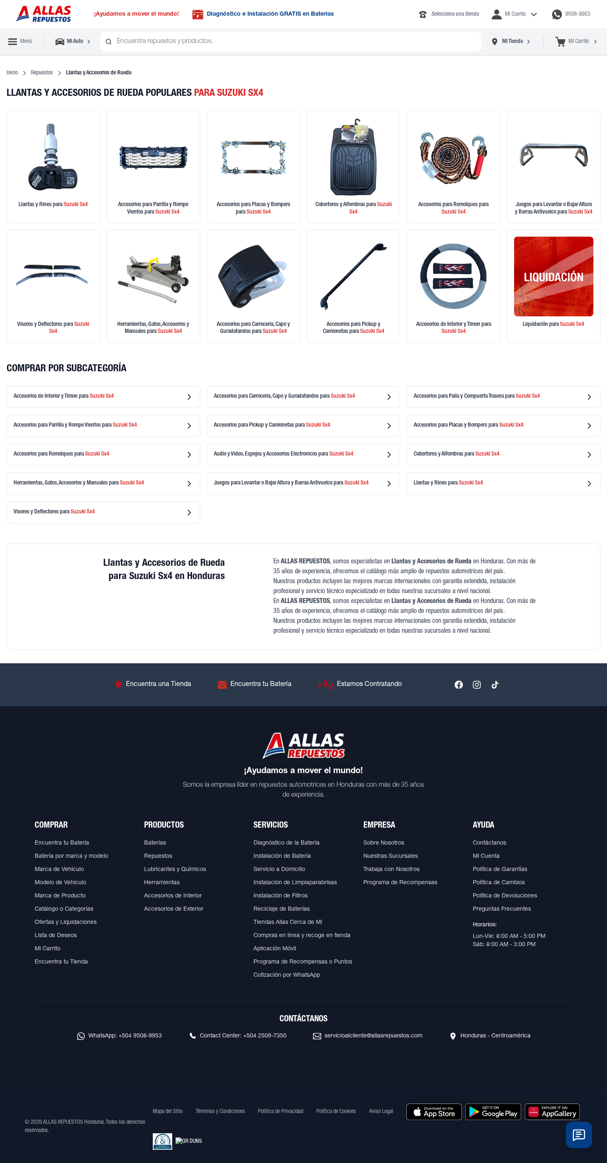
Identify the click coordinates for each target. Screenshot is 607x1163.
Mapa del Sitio (168, 1112)
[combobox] (290, 42)
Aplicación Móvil (275, 949)
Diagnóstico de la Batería (287, 843)
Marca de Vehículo (59, 870)
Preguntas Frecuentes (502, 909)
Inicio (12, 73)
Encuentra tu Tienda (61, 962)
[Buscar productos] (108, 41)
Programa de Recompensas (400, 883)
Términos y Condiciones (220, 1112)
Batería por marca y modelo (71, 856)
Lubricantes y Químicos (175, 870)
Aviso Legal (381, 1112)
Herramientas (162, 883)
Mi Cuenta (486, 856)
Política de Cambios (499, 883)
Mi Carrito (47, 949)
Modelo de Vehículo (60, 883)
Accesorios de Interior (173, 896)
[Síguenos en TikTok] (495, 685)
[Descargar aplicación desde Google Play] (493, 1112)
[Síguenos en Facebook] (459, 685)
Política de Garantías (500, 870)
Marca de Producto (60, 896)
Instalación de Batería (282, 856)
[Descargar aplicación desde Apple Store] (434, 1112)
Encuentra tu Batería (62, 843)
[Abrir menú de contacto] (579, 1135)
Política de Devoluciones (505, 896)
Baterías (155, 843)
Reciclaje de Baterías (282, 909)
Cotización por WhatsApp (287, 975)
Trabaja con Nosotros (391, 870)
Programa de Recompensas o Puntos (303, 962)
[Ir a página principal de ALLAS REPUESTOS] (43, 14)
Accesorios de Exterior (174, 909)
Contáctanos (489, 843)
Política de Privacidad (280, 1112)
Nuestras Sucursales (390, 856)
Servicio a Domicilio (279, 870)
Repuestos (42, 73)
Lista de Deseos (56, 936)
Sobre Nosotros (383, 843)
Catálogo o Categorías (64, 909)
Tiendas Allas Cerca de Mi (288, 923)
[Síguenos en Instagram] (477, 685)
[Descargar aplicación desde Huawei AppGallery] (552, 1112)
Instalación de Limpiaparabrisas (295, 883)
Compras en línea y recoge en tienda (302, 936)
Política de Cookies (336, 1112)
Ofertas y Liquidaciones (66, 923)
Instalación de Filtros (281, 896)
